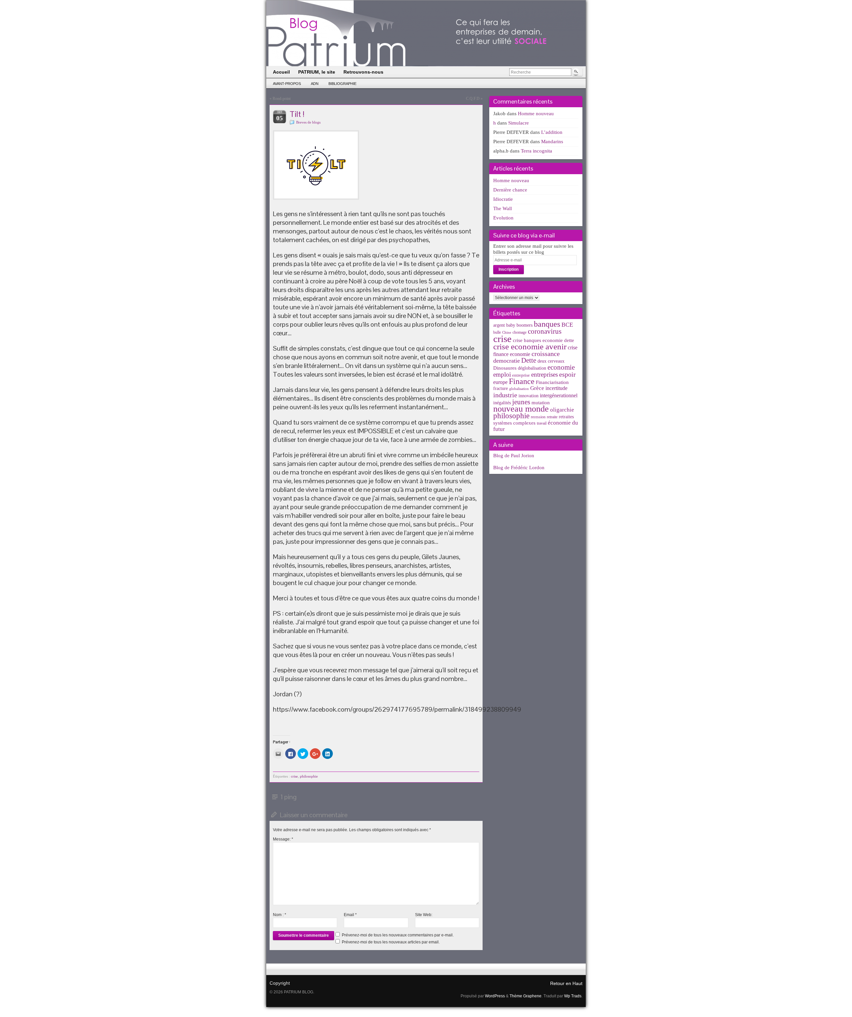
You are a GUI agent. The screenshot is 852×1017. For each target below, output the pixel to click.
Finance (521, 381)
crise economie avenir (529, 346)
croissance (546, 353)
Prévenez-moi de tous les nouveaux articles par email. (391, 942)
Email (350, 914)
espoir (567, 374)
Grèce (537, 388)
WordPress (495, 996)
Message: (283, 839)
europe (500, 382)
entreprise (521, 375)
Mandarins (552, 141)
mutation (541, 402)
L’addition (551, 132)
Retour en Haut (566, 983)
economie (561, 367)
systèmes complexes (514, 423)
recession (538, 417)
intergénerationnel (558, 395)
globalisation (519, 389)
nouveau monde (521, 409)
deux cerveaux (550, 361)
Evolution (503, 217)
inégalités (502, 402)
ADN (315, 84)
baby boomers (519, 325)
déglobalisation (532, 368)
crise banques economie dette (543, 340)
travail (541, 423)
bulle (497, 332)
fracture (500, 388)
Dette (528, 360)
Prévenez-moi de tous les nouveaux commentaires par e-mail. (398, 935)
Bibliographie (342, 84)
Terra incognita (536, 151)
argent (499, 325)
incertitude (556, 388)
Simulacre (518, 123)
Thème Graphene (525, 996)
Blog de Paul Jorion (513, 455)
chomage (520, 332)
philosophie (309, 776)
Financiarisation (552, 382)
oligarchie (562, 410)
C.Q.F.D (473, 98)
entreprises (544, 374)
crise (294, 776)
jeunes (521, 402)
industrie (505, 395)
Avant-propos (287, 84)
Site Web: (423, 914)
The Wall (502, 208)
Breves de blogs (308, 122)
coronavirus (544, 331)
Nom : (279, 914)
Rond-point (282, 98)
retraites (566, 416)
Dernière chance (510, 189)
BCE (567, 324)
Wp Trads (572, 996)
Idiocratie (503, 199)
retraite (552, 417)
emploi (502, 374)
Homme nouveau (536, 113)
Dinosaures (505, 368)
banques (547, 323)
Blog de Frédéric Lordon (518, 467)
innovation (528, 395)
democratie (506, 360)
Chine (506, 332)
